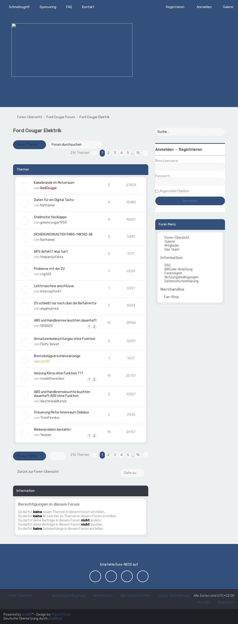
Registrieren (190, 149)
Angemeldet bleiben (174, 191)
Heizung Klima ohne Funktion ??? (58, 373)
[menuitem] (226, 7)
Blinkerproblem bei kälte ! (52, 430)
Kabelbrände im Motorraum (54, 183)
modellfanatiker (52, 379)
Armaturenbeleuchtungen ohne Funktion (64, 339)
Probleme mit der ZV (49, 269)
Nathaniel (47, 205)
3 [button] (115, 153)
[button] (94, 153)
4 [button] (121, 153)
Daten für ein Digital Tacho (54, 200)
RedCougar (48, 188)
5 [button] (128, 153)
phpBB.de (55, 619)
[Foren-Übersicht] (72, 50)
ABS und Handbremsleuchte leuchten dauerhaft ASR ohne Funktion (62, 394)
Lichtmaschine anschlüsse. (54, 286)
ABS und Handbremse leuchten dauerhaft (65, 320)
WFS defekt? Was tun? (51, 252)
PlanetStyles (61, 615)
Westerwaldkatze (53, 401)
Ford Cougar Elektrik (37, 130)
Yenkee (45, 435)
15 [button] (138, 153)
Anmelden (164, 149)
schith (45, 361)
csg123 (45, 274)
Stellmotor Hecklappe (50, 217)
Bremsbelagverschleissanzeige (57, 356)
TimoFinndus (50, 418)
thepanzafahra (51, 257)
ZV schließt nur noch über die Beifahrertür (65, 303)
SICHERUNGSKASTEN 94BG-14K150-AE (63, 234)
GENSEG (46, 326)
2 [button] (108, 153)
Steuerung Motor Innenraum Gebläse (61, 412)
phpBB (27, 615)
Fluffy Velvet (49, 344)
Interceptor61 (50, 291)
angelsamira (49, 309)
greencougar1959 (53, 223)
